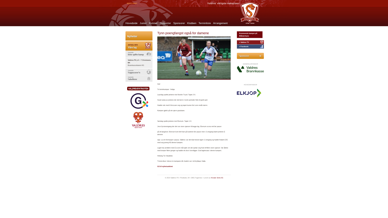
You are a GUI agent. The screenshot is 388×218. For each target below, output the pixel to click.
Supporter (165, 23)
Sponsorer (179, 23)
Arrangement (220, 23)
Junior (143, 23)
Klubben (191, 23)
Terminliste (205, 23)
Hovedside (131, 23)
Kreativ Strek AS (217, 178)
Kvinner (153, 23)
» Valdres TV (244, 42)
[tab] (138, 54)
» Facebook (243, 46)
